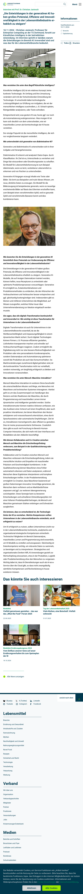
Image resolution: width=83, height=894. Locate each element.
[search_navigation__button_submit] (64, 4)
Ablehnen (31, 888)
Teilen (66, 43)
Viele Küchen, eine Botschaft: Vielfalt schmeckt (59, 612)
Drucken (76, 43)
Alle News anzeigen (15, 676)
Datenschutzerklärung (68, 882)
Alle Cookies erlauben (51, 889)
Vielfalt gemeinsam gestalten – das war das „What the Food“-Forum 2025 (20, 612)
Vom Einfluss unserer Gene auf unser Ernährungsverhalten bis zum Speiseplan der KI (21, 653)
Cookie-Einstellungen (47, 882)
